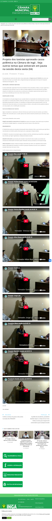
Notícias (22, 74)
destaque (7, 409)
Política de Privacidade (44, 514)
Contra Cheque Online (39, 507)
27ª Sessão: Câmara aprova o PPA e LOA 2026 (10, 439)
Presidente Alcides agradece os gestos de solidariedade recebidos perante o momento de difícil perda (26, 443)
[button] (16, 19)
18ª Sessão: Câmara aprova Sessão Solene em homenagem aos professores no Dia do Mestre (41, 444)
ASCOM (6, 74)
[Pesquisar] (50, 19)
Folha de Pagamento (39, 503)
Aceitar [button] (9, 517)
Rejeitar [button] (4, 517)
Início (6, 23)
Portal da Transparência (39, 498)
